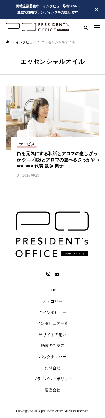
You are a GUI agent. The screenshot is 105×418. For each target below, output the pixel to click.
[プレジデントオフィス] (37, 27)
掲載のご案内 (52, 346)
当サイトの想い (52, 335)
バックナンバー (52, 357)
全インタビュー (52, 312)
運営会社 (52, 390)
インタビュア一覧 (52, 323)
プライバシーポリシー (52, 379)
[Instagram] (48, 274)
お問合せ (52, 368)
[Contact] (57, 274)
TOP (52, 290)
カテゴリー (52, 301)
